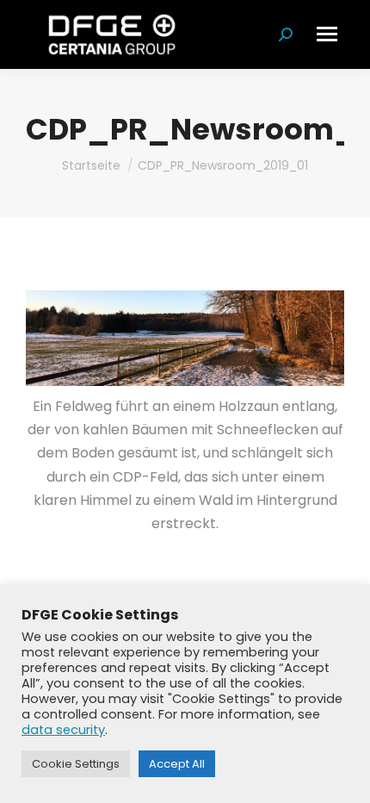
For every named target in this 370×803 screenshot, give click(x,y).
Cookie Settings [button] (76, 764)
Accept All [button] (177, 764)
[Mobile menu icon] (327, 34)
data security (63, 729)
